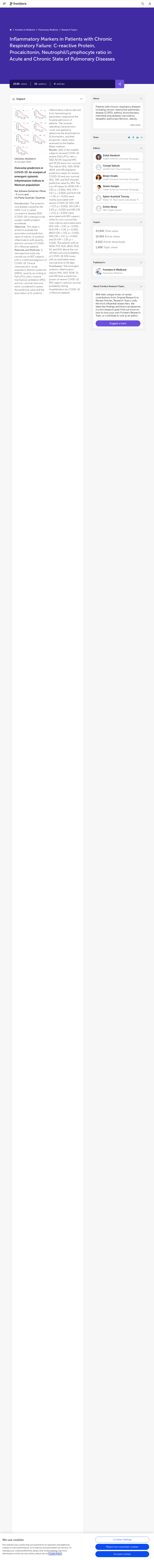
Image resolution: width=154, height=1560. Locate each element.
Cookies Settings (122, 1539)
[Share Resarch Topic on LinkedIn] (137, 137)
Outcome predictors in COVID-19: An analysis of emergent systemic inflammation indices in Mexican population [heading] (30, 176)
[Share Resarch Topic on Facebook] (133, 137)
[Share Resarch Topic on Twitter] (129, 137)
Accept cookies (122, 1554)
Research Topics (69, 30)
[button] (40, 84)
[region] (77, 1546)
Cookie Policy (55, 1553)
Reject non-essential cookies (122, 1546)
